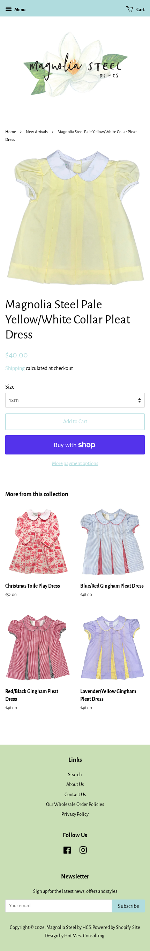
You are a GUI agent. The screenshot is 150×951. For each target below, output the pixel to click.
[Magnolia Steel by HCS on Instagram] (83, 851)
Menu (19, 9)
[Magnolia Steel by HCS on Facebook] (67, 851)
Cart (140, 9)
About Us (75, 784)
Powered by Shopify (111, 927)
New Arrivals (37, 132)
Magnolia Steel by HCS (68, 927)
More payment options (75, 463)
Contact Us (75, 794)
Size (10, 387)
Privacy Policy (75, 814)
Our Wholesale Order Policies (75, 804)
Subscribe (128, 906)
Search (75, 774)
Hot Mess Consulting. (84, 935)
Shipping (15, 368)
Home (10, 132)
